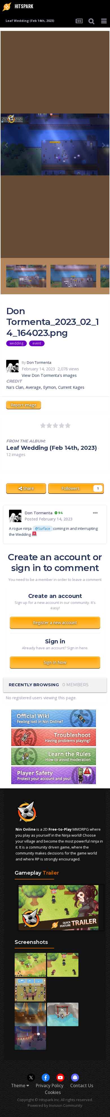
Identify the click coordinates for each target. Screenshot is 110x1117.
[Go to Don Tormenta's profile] (12, 366)
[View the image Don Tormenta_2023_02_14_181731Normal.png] (26, 275)
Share (28, 488)
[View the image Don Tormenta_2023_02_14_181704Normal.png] (73, 275)
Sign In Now (55, 662)
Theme (19, 1086)
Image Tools (84, 247)
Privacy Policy (49, 1086)
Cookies (53, 1092)
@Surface (42, 528)
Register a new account (55, 622)
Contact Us (81, 1086)
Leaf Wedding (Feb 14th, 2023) (51, 447)
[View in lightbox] (55, 144)
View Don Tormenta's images (49, 375)
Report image (23, 405)
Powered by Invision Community (55, 1105)
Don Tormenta (39, 362)
